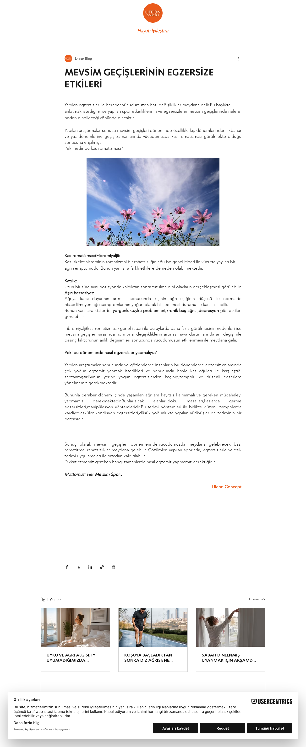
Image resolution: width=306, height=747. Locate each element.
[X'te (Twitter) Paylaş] (78, 567)
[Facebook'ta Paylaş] (67, 567)
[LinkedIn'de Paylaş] (90, 567)
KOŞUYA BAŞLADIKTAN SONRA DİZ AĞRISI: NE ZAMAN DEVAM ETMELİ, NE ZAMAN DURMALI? (152, 657)
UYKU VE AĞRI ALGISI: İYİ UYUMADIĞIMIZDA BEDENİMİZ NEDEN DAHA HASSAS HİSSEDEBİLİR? (72, 657)
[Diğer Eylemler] (238, 58)
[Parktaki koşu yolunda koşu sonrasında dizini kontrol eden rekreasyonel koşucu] (153, 627)
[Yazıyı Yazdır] (113, 567)
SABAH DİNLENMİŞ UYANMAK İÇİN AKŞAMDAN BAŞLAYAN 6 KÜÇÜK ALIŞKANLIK (230, 657)
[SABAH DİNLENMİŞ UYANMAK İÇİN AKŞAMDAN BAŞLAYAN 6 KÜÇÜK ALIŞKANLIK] (230, 627)
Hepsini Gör (256, 599)
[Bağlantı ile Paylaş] (102, 567)
